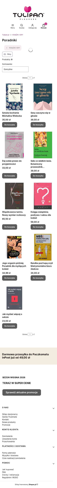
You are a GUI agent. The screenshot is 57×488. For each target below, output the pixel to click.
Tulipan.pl (5, 35)
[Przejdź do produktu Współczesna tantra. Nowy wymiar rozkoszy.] (14, 196)
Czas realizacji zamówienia (13, 458)
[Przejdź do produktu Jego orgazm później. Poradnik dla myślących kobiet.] (14, 247)
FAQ (4, 472)
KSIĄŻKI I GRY (17, 35)
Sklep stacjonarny (10, 414)
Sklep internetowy (25, 484)
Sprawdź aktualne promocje (22, 392)
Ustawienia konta (9, 439)
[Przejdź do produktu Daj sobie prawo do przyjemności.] (14, 145)
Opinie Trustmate (9, 417)
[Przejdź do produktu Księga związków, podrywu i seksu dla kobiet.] (43, 196)
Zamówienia (7, 436)
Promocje (6, 425)
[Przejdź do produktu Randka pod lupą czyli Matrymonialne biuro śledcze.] (43, 247)
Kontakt (5, 419)
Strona (24, 78)
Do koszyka (9, 125)
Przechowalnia (8, 441)
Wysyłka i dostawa (10, 455)
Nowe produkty (9, 422)
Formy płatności (9, 453)
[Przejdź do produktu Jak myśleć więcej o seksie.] (14, 298)
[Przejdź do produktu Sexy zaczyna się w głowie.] (43, 97)
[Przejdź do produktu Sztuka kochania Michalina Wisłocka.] (14, 97)
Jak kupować (8, 469)
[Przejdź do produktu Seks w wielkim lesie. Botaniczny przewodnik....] (43, 145)
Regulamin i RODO (10, 477)
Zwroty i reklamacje (10, 475)
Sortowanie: (7, 64)
